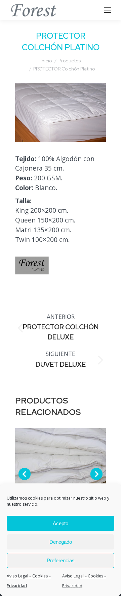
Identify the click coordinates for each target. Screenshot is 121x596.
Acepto (60, 523)
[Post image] (60, 473)
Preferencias (61, 560)
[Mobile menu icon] (107, 10)
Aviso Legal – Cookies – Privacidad (29, 581)
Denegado (60, 542)
